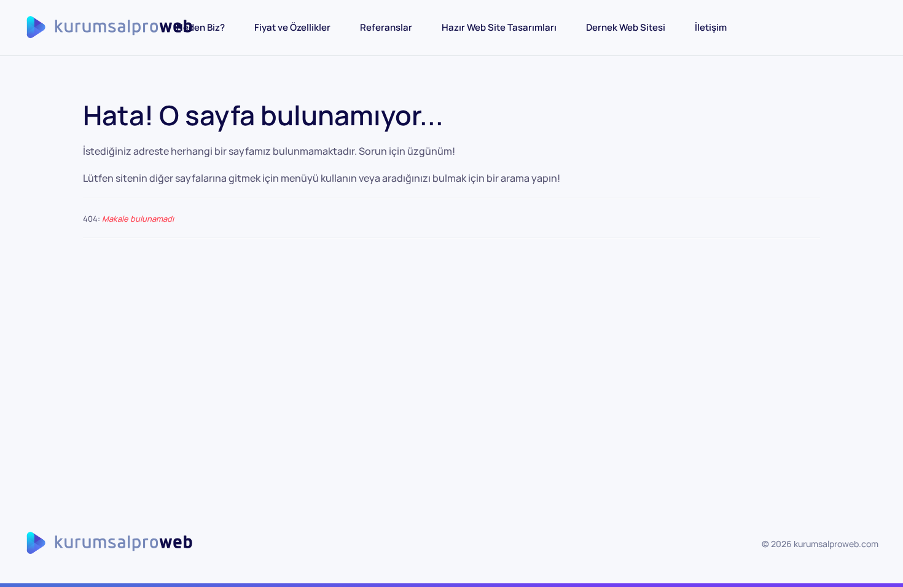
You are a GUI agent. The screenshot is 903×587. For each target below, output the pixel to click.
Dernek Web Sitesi (625, 27)
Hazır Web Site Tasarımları (499, 27)
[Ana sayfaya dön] (119, 27)
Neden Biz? (200, 27)
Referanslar (386, 27)
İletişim (711, 27)
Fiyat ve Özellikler (292, 27)
